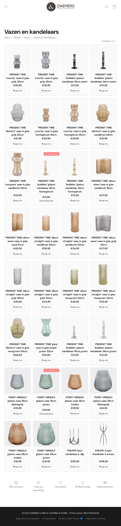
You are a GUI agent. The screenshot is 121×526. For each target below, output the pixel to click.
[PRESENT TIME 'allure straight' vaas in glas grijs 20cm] (18, 274)
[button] (60, 6)
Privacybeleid (49, 518)
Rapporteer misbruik (95, 518)
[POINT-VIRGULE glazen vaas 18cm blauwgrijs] (18, 380)
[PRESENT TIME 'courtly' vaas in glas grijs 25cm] (46, 58)
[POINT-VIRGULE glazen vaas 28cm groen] (46, 434)
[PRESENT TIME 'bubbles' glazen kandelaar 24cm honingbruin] (75, 164)
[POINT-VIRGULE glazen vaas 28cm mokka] (18, 434)
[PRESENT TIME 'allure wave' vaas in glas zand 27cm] (18, 221)
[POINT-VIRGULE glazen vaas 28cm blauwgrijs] (103, 380)
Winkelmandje (82, 486)
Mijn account (16, 486)
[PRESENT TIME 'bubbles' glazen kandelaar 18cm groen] (75, 327)
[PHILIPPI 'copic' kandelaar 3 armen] (103, 434)
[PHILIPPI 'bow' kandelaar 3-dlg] (75, 434)
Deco (27, 37)
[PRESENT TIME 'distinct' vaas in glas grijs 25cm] (18, 111)
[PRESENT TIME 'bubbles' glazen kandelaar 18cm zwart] (75, 58)
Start (7, 37)
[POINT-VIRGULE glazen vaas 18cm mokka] (75, 380)
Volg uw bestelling (38, 488)
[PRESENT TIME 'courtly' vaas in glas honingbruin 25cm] (75, 111)
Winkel (17, 37)
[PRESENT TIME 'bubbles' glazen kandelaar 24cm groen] (103, 327)
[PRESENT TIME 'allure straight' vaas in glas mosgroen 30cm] (103, 274)
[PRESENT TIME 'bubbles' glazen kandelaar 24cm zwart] (103, 58)
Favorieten (60, 486)
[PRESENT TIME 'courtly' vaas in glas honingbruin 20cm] (46, 111)
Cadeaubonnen (105, 486)
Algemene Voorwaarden (27, 518)
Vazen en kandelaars (44, 37)
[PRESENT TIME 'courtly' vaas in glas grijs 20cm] (18, 58)
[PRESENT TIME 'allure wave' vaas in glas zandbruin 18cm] (103, 164)
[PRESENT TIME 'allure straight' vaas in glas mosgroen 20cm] (75, 274)
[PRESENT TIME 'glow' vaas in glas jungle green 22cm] (46, 327)
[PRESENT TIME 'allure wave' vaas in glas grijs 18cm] (103, 221)
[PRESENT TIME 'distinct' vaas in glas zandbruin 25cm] (103, 111)
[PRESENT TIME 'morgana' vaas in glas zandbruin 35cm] (18, 164)
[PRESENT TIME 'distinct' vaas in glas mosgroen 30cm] (18, 327)
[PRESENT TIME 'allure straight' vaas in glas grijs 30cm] (46, 274)
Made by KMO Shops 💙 (71, 518)
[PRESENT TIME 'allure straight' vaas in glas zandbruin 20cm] (46, 221)
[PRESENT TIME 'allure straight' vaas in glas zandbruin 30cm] (75, 221)
